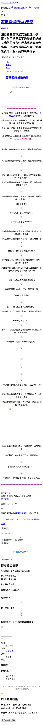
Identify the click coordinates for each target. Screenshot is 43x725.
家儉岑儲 (5, 499)
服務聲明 (26, 689)
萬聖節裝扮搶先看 (17, 77)
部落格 (8, 65)
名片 (8, 68)
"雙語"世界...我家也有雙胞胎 (28, 519)
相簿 (8, 62)
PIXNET (11, 686)
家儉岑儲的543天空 (17, 22)
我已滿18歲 (6, 720)
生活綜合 (20, 57)
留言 (23, 513)
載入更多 (5, 528)
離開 (13, 720)
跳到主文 (5, 28)
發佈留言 (5, 543)
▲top (3, 524)
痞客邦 (18, 513)
